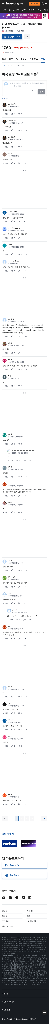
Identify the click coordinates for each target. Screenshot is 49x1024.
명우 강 (10, 359)
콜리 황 (10, 434)
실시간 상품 (14, 10)
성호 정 (10, 343)
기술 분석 (34, 59)
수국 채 (10, 687)
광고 (28, 916)
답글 (6, 114)
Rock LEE (11, 703)
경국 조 (14, 610)
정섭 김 (10, 153)
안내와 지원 (31, 921)
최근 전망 (11, 65)
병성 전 (10, 483)
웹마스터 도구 (7, 926)
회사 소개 (30, 911)
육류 (39, 10)
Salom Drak (12, 212)
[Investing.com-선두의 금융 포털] (14, 3)
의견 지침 (5, 98)
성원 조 (10, 736)
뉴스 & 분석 (21, 59)
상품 (5, 10)
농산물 (32, 10)
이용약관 (5, 994)
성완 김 (10, 244)
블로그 (4, 911)
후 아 (9, 376)
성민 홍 (10, 560)
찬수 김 (10, 502)
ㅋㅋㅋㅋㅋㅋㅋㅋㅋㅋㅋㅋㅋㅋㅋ (23, 450)
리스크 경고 (6, 1010)
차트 (11, 59)
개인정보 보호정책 (8, 1002)
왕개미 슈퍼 (11, 577)
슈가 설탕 (11, 319)
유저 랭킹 (20, 65)
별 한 (9, 593)
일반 (4, 59)
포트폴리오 (6, 921)
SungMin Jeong (14, 228)
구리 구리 (11, 720)
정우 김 (10, 467)
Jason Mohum (13, 261)
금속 (24, 10)
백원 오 (10, 794)
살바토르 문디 (12, 104)
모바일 (4, 916)
